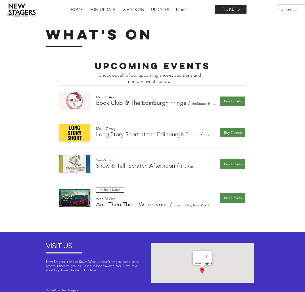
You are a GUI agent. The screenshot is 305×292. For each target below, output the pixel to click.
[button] (141, 103)
